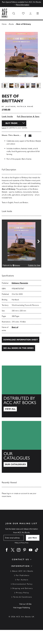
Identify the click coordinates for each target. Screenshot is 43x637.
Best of (15, 327)
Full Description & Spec (28, 116)
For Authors (22, 580)
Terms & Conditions (22, 597)
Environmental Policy (22, 584)
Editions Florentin (20, 283)
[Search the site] (14, 13)
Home (4, 24)
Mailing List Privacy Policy (21, 543)
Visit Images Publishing (21, 607)
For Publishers (22, 575)
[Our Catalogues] (21, 447)
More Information (22, 4)
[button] (23, 13)
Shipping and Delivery (22, 588)
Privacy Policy (22, 593)
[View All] (21, 391)
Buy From (11, 123)
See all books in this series (18, 348)
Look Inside (7, 116)
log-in (9, 493)
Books (11, 24)
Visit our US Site (25, 604)
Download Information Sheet (20, 340)
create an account (20, 493)
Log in (4, 128)
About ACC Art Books (22, 571)
